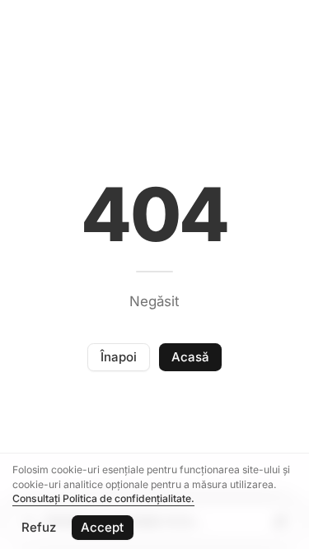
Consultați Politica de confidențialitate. (103, 498)
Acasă (190, 357)
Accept (102, 527)
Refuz (38, 527)
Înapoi (119, 357)
